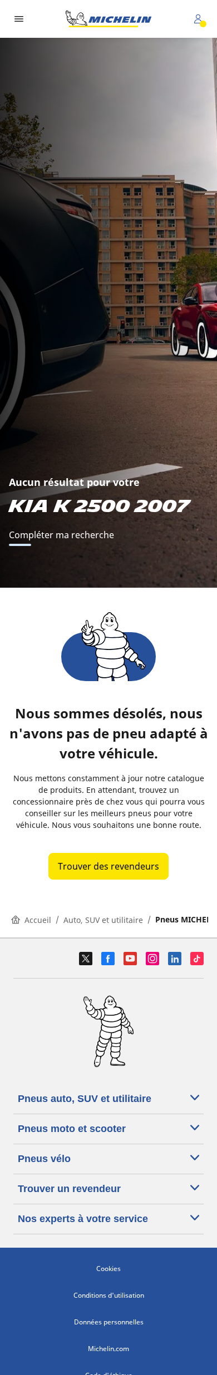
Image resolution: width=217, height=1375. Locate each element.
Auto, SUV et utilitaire (103, 920)
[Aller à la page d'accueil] (108, 19)
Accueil (37, 920)
